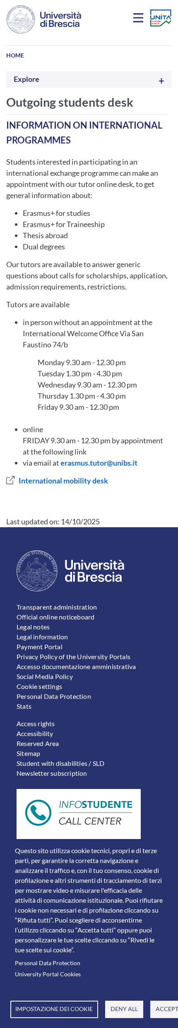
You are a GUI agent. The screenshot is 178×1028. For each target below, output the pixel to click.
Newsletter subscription (52, 773)
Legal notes (33, 627)
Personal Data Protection (47, 963)
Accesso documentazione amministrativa (76, 666)
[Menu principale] (139, 19)
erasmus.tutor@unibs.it (98, 462)
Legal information (42, 637)
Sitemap (28, 753)
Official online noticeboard (55, 617)
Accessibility (35, 733)
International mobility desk (63, 480)
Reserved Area (38, 743)
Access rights (36, 723)
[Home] (44, 19)
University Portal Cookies (48, 974)
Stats (24, 706)
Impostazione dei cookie (54, 1009)
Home (15, 55)
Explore (26, 79)
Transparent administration (57, 607)
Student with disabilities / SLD (60, 763)
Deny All (124, 1009)
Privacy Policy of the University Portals (73, 656)
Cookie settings (39, 686)
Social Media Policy (45, 676)
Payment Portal (40, 646)
